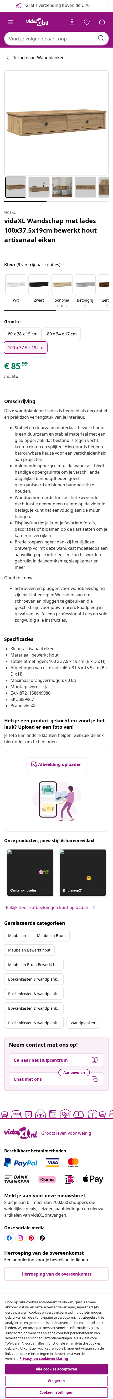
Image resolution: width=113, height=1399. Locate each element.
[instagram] (20, 1238)
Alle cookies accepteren (56, 1369)
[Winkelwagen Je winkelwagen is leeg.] (102, 22)
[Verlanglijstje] (87, 22)
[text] (16, 367)
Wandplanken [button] (83, 1022)
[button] (15, 291)
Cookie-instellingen (56, 1392)
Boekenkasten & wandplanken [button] (34, 979)
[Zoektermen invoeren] (101, 38)
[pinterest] (31, 1238)
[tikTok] (42, 1238)
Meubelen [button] (17, 935)
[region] (56, 1346)
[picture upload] (57, 801)
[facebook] (9, 1238)
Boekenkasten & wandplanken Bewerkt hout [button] (35, 1008)
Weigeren (56, 1380)
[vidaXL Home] (37, 22)
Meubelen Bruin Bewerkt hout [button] (34, 964)
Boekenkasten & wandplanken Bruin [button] (35, 993)
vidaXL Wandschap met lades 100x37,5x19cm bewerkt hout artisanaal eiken (50, 230)
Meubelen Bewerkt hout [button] (29, 950)
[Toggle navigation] (10, 22)
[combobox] (56, 38)
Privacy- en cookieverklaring (43, 1358)
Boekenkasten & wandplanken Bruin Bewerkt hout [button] (35, 1022)
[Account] (72, 22)
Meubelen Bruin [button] (51, 935)
